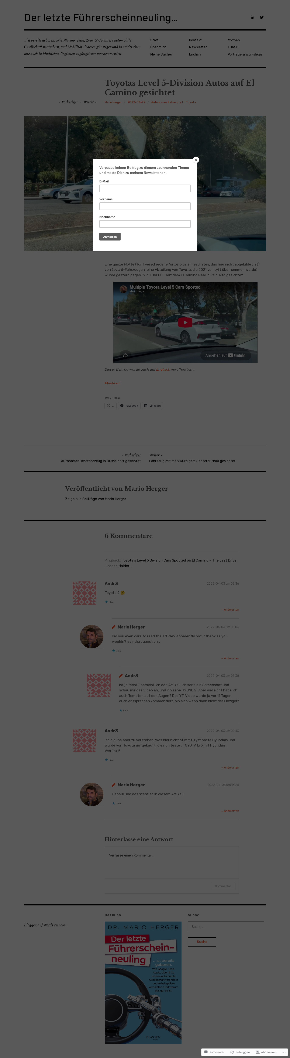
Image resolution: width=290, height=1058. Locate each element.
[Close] (196, 160)
